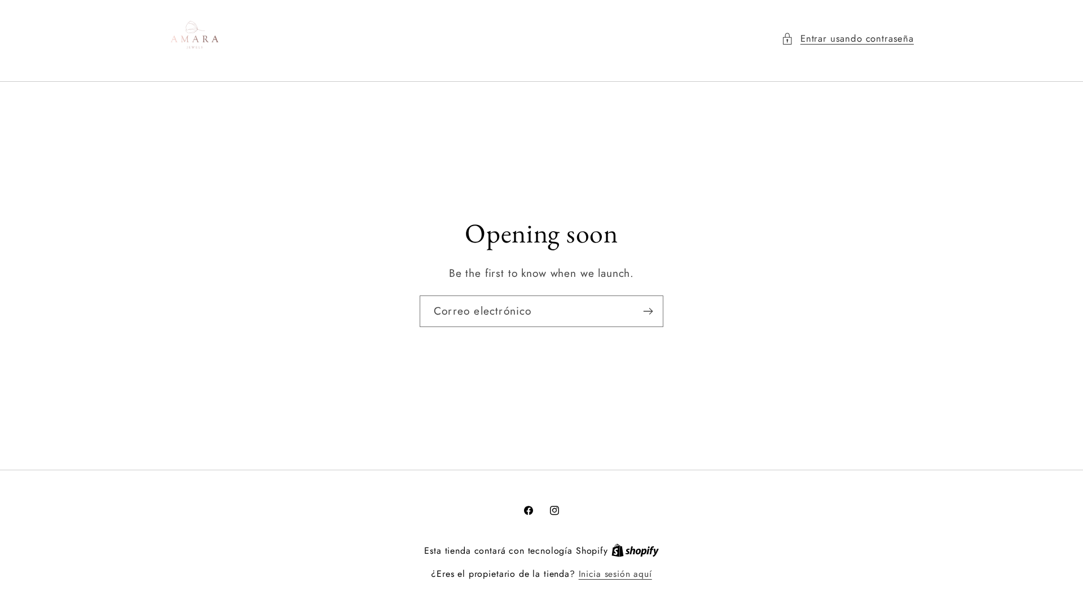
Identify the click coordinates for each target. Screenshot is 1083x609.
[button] (847, 39)
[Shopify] (635, 550)
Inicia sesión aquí (615, 574)
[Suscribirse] (648, 311)
